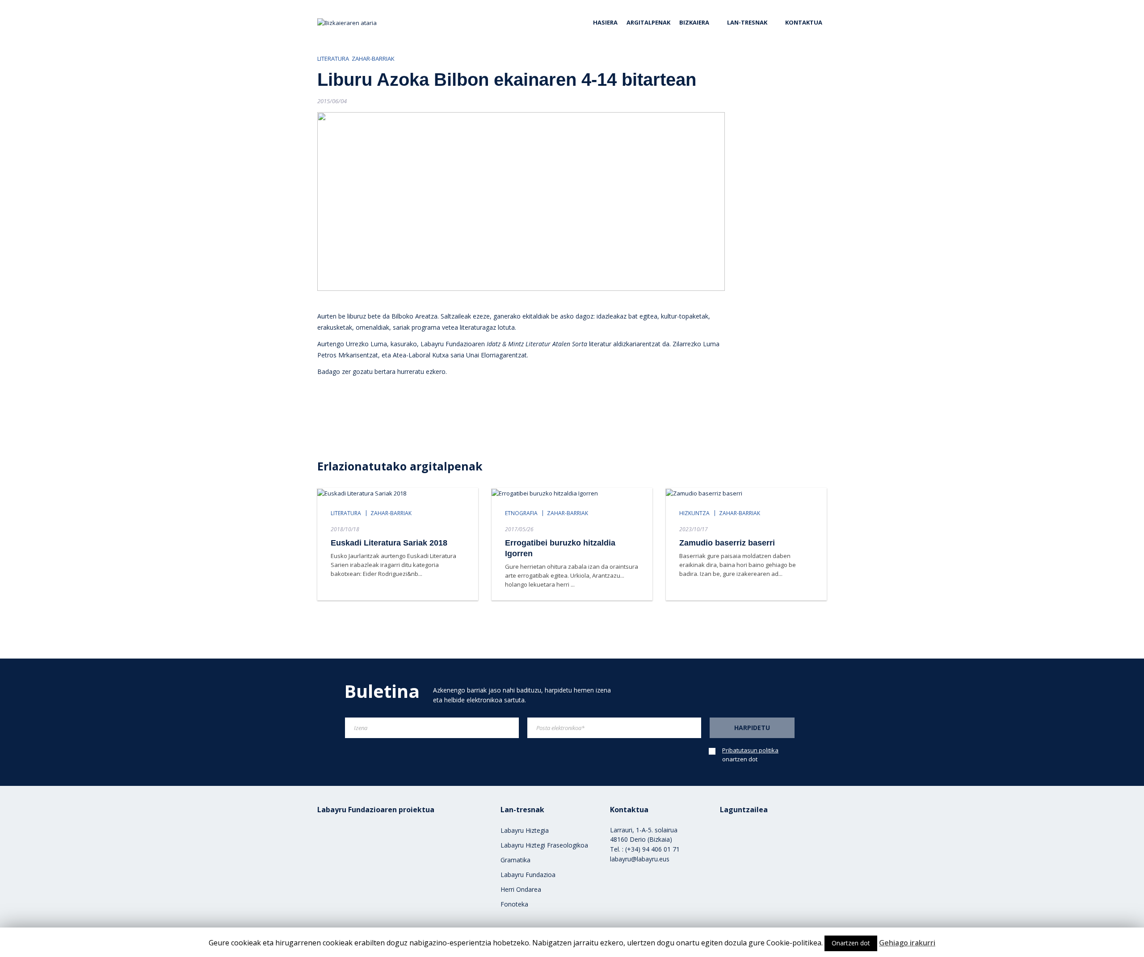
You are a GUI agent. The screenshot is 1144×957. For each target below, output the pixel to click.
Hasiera (605, 22)
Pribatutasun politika (750, 750)
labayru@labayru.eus (639, 859)
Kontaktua (803, 22)
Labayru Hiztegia (524, 830)
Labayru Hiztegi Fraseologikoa (544, 845)
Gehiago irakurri (907, 943)
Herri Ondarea (520, 889)
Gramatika (515, 860)
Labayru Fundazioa (527, 874)
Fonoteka (514, 904)
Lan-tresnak (747, 22)
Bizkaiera (694, 22)
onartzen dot (750, 754)
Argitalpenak (648, 22)
